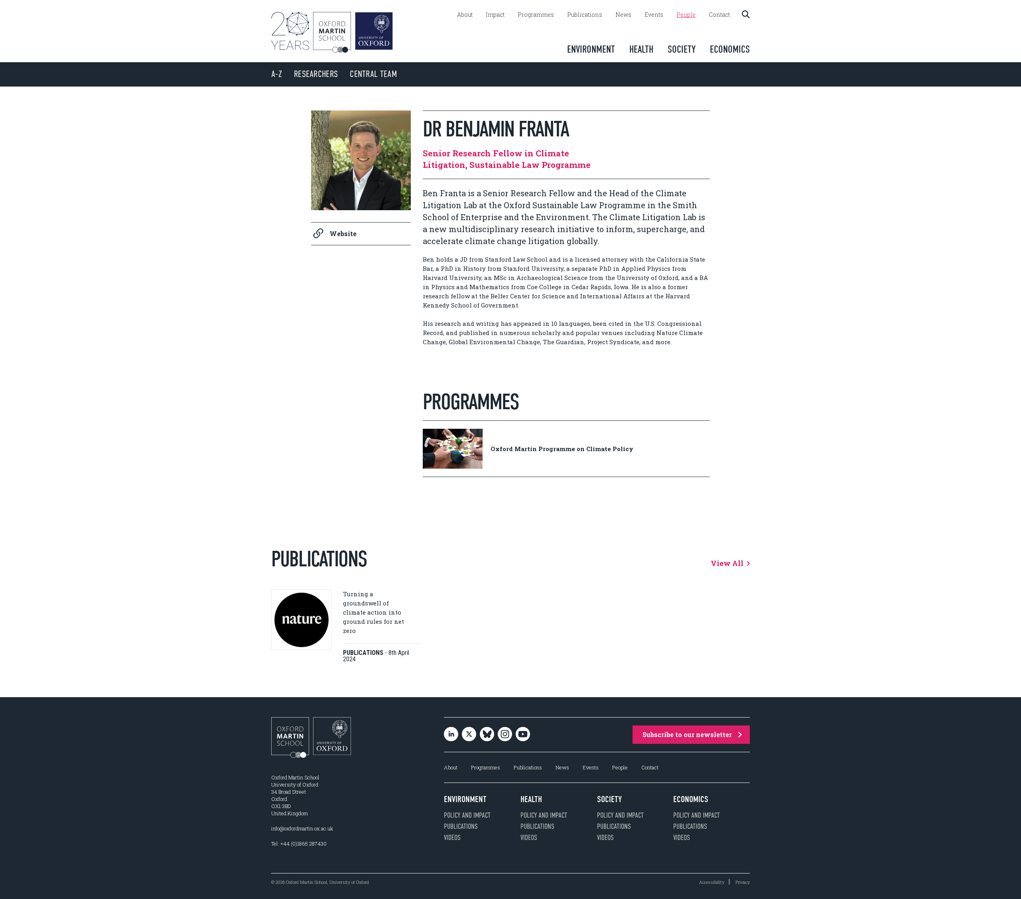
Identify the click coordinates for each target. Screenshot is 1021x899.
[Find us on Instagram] (505, 735)
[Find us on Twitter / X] (469, 735)
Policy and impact (467, 815)
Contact (719, 15)
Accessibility (711, 882)
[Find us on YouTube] (523, 735)
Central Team (373, 74)
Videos (452, 837)
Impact (495, 15)
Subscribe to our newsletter (687, 734)
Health (641, 49)
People (686, 15)
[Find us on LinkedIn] (451, 735)
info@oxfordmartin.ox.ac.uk (302, 828)
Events (654, 15)
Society (682, 49)
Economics (730, 49)
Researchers (316, 74)
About (465, 15)
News (623, 15)
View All (728, 563)
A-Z (276, 74)
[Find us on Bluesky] (487, 735)
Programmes (536, 15)
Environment (591, 49)
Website (343, 233)
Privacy (742, 882)
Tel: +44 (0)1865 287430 (299, 843)
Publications (584, 15)
